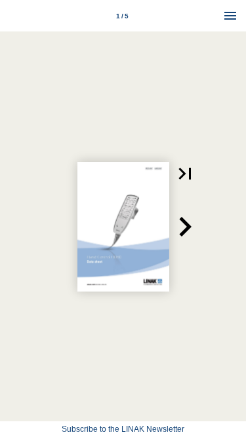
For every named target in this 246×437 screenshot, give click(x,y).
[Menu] (230, 15)
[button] (185, 173)
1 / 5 (122, 16)
